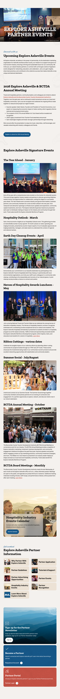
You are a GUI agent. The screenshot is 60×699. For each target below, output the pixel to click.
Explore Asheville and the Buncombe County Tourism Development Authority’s (27, 97)
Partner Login (10, 683)
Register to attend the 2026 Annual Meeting (17, 134)
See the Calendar (12, 532)
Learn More (36, 336)
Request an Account (12, 663)
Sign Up (9, 640)
